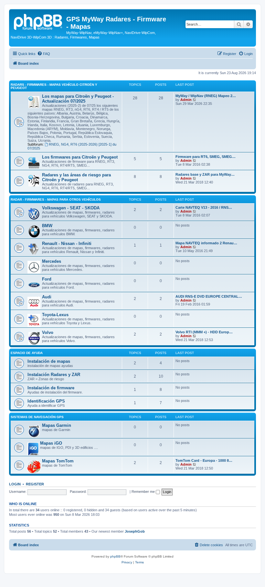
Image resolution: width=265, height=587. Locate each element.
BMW (47, 225)
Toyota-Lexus (55, 314)
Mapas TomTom (58, 461)
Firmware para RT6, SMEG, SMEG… (205, 157)
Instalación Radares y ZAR (53, 374)
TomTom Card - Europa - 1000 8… (203, 460)
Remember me (144, 491)
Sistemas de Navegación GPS (37, 417)
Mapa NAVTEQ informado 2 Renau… (206, 243)
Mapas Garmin (56, 425)
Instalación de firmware (50, 387)
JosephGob (135, 531)
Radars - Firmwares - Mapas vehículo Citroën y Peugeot (54, 86)
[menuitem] (43, 54)
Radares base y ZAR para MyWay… (205, 174)
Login (15, 484)
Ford (46, 279)
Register (35, 484)
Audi (46, 296)
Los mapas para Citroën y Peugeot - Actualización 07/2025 (78, 99)
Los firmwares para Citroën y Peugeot (80, 157)
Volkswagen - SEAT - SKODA (71, 207)
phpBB (115, 556)
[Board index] (38, 21)
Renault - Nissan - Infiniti (66, 243)
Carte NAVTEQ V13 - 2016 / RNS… (203, 207)
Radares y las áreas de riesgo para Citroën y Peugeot (76, 177)
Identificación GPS (46, 401)
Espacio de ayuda (27, 353)
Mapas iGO (51, 443)
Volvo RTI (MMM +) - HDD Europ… (204, 332)
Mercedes (51, 261)
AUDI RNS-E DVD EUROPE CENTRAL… (208, 296)
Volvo (47, 332)
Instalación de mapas (48, 361)
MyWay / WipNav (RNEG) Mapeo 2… (205, 96)
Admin (186, 100)
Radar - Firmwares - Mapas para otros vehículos (56, 199)
